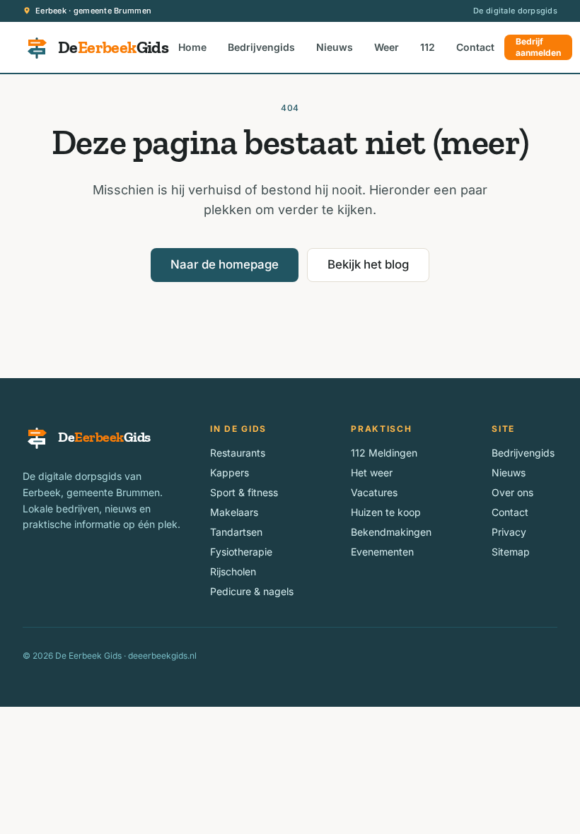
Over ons (512, 492)
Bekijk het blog (368, 264)
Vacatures (374, 492)
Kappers (229, 472)
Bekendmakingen (391, 532)
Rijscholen (233, 571)
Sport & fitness (244, 492)
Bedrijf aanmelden (538, 47)
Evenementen (382, 552)
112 (427, 47)
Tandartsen (236, 532)
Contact (475, 47)
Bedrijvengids (261, 47)
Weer (386, 47)
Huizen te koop (386, 512)
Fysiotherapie (241, 552)
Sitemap (511, 552)
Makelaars (234, 512)
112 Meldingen (384, 453)
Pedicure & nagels (252, 591)
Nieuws (334, 47)
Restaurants (237, 453)
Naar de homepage (224, 264)
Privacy (509, 532)
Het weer (372, 472)
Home (192, 47)
